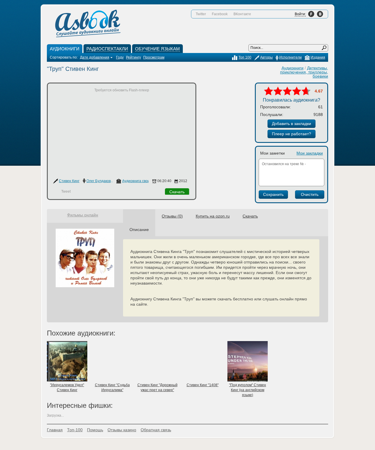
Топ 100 (244, 57)
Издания (318, 57)
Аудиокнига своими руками (144, 181)
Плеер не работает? (291, 133)
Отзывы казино (122, 429)
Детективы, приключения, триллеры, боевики (304, 72)
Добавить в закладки (291, 123)
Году (120, 57)
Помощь (95, 429)
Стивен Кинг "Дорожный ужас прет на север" (157, 387)
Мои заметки (272, 153)
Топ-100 (75, 429)
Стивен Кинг (69, 181)
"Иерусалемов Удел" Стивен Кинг (67, 387)
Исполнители (290, 57)
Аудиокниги (293, 68)
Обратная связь (156, 429)
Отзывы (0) (172, 216)
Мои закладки (309, 153)
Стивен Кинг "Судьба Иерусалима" (112, 387)
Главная (55, 429)
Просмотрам (153, 57)
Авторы (266, 57)
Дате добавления (94, 57)
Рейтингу (133, 57)
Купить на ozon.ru (213, 216)
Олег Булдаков (98, 181)
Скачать (177, 191)
